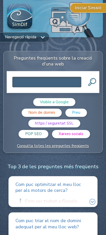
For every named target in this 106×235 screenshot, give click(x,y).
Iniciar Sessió (88, 8)
